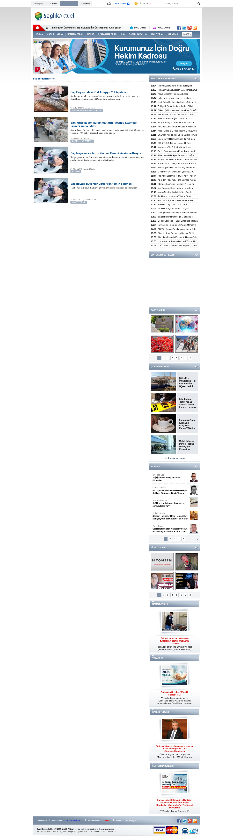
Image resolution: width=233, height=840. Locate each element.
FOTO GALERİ (158, 310)
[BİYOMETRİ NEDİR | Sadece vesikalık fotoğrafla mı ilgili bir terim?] (162, 561)
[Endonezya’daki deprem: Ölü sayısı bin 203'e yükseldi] (186, 344)
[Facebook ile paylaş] (179, 28)
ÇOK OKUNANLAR (160, 366)
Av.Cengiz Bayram (167, 491)
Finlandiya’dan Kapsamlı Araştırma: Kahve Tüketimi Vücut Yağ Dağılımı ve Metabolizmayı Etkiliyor (187, 424)
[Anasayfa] (39, 28)
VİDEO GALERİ (158, 547)
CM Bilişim (111, 831)
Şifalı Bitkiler (52, 4)
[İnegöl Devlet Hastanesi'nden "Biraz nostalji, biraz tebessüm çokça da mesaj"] (186, 561)
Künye (118, 820)
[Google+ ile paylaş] (189, 28)
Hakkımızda (42, 820)
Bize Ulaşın (131, 820)
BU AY (182, 458)
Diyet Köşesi (167, 514)
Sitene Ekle (85, 4)
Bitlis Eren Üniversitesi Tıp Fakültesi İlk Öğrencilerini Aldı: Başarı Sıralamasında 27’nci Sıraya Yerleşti (187, 382)
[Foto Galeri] (138, 28)
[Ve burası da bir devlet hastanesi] (162, 324)
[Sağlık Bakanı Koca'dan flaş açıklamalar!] (186, 581)
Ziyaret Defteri (94, 820)
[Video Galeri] (162, 28)
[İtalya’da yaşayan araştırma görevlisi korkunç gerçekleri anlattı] (162, 581)
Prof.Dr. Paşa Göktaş (166, 529)
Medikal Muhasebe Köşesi (169, 503)
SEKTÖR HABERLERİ (162, 766)
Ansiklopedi (38, 4)
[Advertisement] (16, 60)
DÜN (165, 458)
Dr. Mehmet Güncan (170, 478)
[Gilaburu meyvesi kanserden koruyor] (162, 344)
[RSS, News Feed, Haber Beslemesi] (195, 28)
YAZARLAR (156, 467)
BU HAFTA (174, 458)
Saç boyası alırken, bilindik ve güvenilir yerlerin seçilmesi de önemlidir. (103, 185)
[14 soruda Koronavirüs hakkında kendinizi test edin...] (186, 324)
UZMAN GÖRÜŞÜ (160, 604)
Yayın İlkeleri (57, 820)
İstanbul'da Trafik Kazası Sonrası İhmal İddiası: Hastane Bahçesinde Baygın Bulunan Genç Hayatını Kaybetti (187, 403)
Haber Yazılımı (100, 831)
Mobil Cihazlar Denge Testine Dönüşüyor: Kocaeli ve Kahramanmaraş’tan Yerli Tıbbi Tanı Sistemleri (187, 445)
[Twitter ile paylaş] (184, 28)
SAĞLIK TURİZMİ (160, 712)
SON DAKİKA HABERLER (163, 78)
